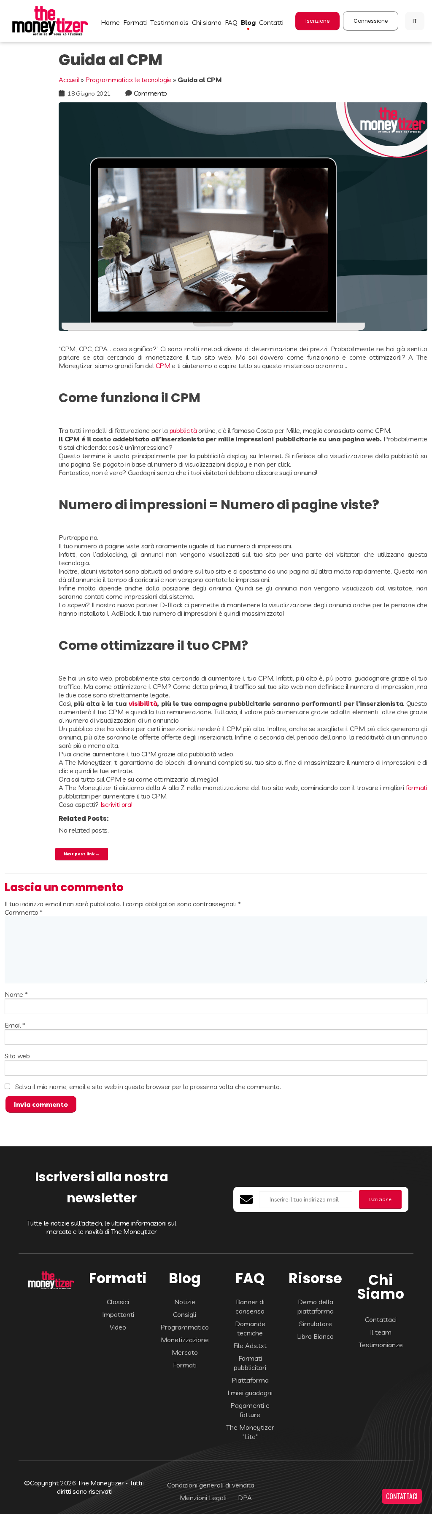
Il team (381, 1332)
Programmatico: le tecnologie (128, 79)
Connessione (371, 20)
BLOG (248, 22)
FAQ (231, 22)
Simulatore (315, 1323)
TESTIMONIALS (169, 22)
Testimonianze (381, 1344)
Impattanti (118, 1314)
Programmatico (184, 1327)
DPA (245, 1497)
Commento (150, 93)
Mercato (185, 1352)
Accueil (69, 79)
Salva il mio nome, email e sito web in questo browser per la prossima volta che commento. (148, 1086)
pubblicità (183, 430)
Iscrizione (317, 20)
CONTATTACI (402, 1496)
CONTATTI (271, 22)
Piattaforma (250, 1380)
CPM (163, 365)
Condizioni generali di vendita (210, 1485)
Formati (185, 1365)
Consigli (184, 1314)
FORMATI (135, 22)
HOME (110, 22)
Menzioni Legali (203, 1497)
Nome (16, 994)
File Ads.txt (250, 1345)
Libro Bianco (315, 1336)
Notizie (184, 1302)
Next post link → (82, 853)
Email (15, 1025)
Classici (118, 1302)
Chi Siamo (206, 22)
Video (118, 1327)
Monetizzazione (185, 1339)
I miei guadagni (250, 1393)
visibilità (143, 703)
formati (416, 787)
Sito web (17, 1056)
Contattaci (381, 1319)
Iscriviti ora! (116, 804)
